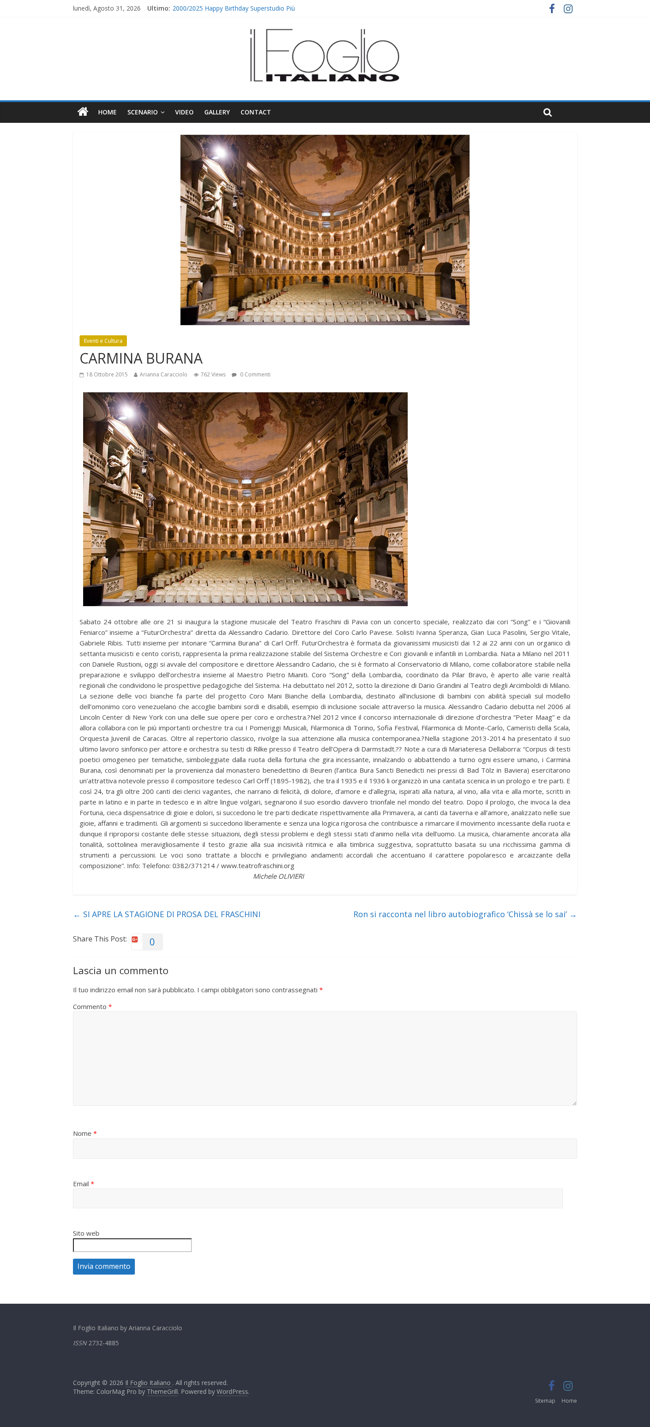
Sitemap (545, 1400)
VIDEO (184, 112)
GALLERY (217, 112)
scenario (142, 112)
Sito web (86, 1233)
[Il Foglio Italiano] (83, 112)
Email (83, 1183)
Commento (92, 1006)
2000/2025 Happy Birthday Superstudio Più (233, 8)
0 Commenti (255, 374)
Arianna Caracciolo (163, 374)
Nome (85, 1133)
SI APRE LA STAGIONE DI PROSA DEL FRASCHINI (166, 914)
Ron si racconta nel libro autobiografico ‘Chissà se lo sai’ (465, 914)
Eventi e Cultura (103, 341)
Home (107, 112)
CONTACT (256, 112)
